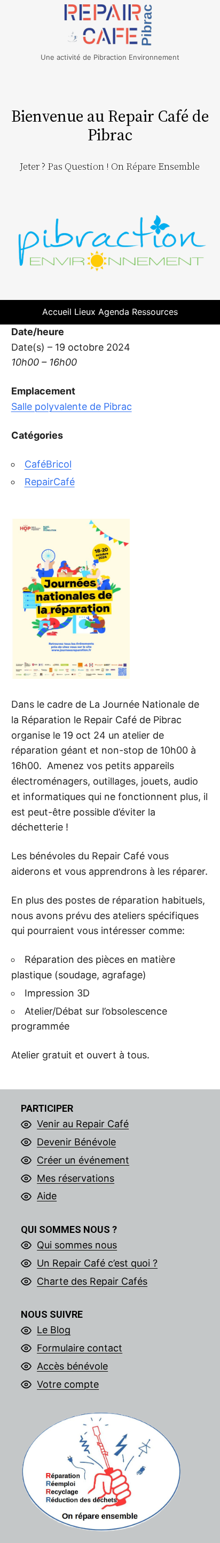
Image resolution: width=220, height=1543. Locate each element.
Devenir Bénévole (76, 1142)
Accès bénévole (72, 1366)
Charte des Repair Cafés (92, 1281)
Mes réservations (75, 1178)
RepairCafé (50, 481)
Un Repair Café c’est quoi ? (97, 1263)
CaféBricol (48, 464)
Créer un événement (83, 1160)
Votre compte (68, 1384)
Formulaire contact (79, 1348)
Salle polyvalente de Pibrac (71, 406)
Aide (47, 1195)
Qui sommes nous (77, 1245)
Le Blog (53, 1329)
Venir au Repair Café (83, 1123)
